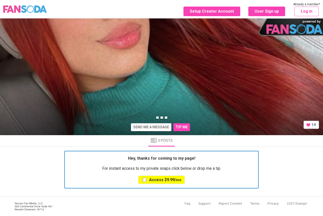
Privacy (273, 203)
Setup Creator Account (212, 11)
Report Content (230, 203)
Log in (306, 11)
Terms (254, 203)
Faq (187, 203)
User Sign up (267, 11)
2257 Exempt (297, 203)
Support (204, 203)
